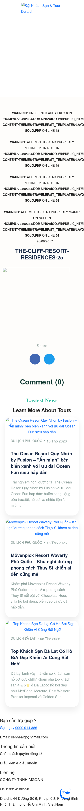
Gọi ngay (18, 727)
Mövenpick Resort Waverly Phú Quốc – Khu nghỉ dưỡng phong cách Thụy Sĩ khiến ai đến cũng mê (41, 564)
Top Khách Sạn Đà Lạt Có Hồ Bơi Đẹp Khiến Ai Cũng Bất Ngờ (41, 657)
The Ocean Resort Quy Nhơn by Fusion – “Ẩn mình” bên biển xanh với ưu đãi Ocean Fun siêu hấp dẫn (41, 462)
